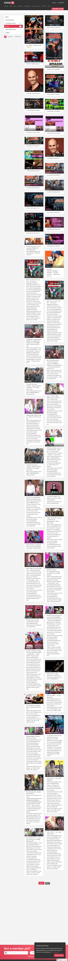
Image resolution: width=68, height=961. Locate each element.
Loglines (13, 32)
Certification (27, 6)
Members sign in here (34, 956)
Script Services (36, 6)
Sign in (54, 2)
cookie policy (55, 952)
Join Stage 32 (60, 2)
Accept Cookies (59, 955)
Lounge (6, 6)
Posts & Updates (9, 20)
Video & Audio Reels (13, 29)
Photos (13, 26)
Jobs (14, 6)
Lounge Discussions (13, 23)
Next (47, 883)
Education (20, 6)
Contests (43, 6)
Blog (11, 6)
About (7, 17)
